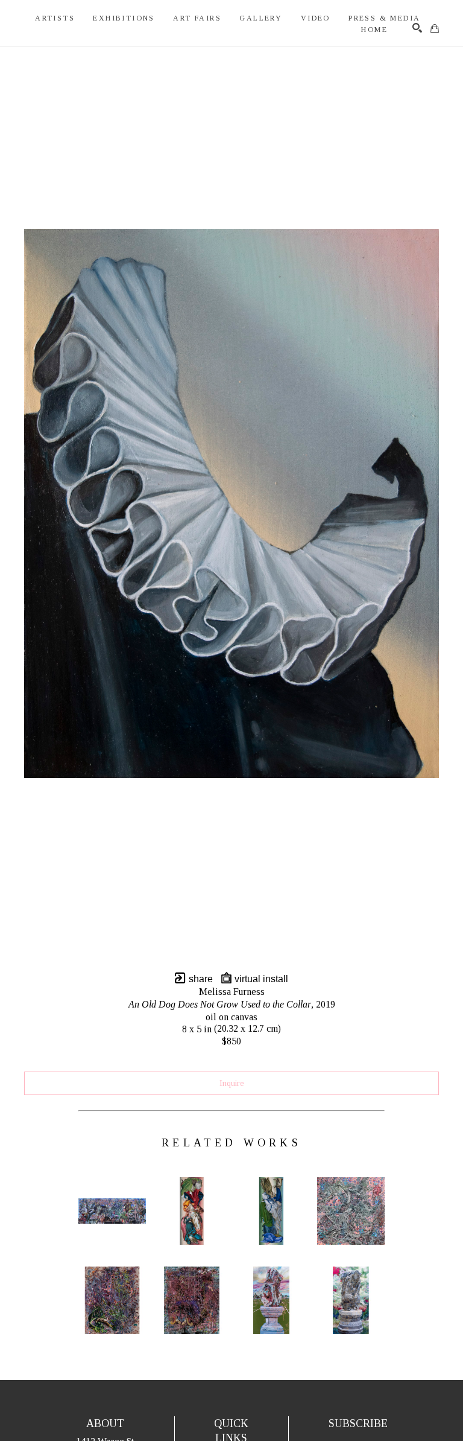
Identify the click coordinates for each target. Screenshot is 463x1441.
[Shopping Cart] (434, 28)
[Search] (417, 28)
